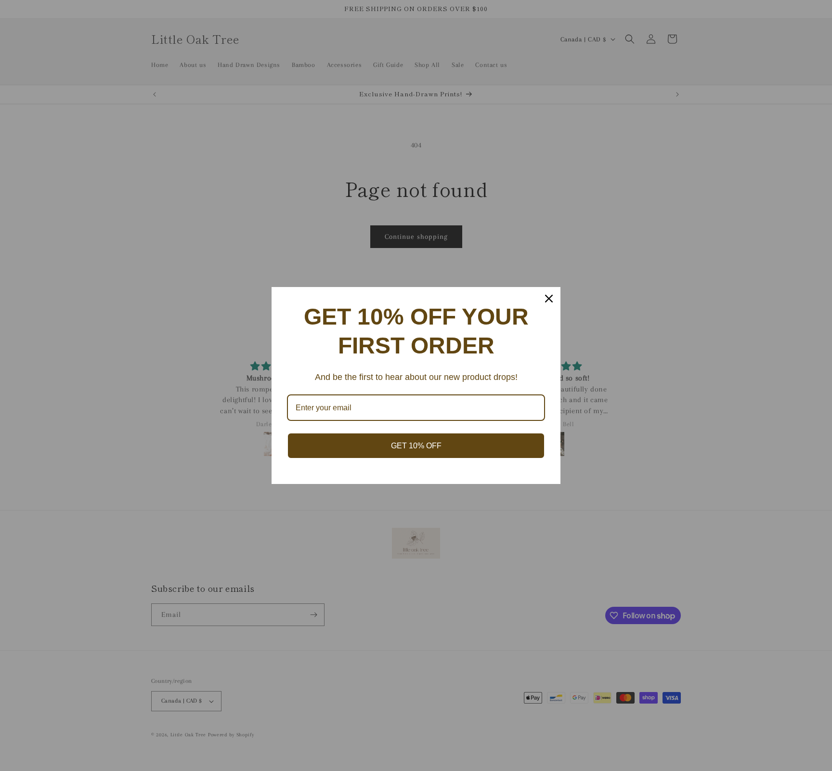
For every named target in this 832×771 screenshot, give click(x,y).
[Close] (548, 298)
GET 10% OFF (416, 446)
